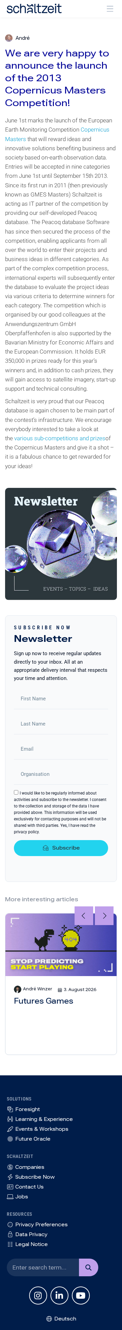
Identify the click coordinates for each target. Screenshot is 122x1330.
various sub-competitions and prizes (59, 438)
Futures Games (43, 1001)
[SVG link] (34, 8)
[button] (110, 8)
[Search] (88, 1267)
